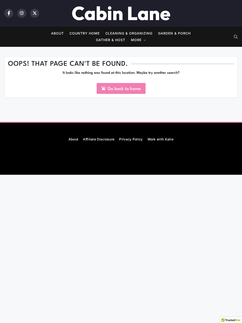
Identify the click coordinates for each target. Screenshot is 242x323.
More (136, 40)
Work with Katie (160, 139)
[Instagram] (21, 13)
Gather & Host (110, 40)
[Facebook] (8, 13)
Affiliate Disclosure (98, 139)
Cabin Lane (121, 13)
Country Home (84, 33)
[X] (34, 13)
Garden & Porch (174, 33)
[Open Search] (236, 37)
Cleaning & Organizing (128, 33)
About (57, 33)
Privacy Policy (131, 139)
